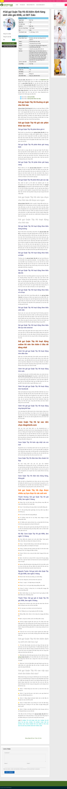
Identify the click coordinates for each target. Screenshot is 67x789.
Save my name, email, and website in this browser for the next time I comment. (21, 769)
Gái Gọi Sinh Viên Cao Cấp (34, 98)
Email (28, 763)
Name (6, 763)
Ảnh (8, 39)
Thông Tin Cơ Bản (7, 33)
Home (17, 4)
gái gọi (20, 657)
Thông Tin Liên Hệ (7, 36)
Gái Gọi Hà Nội (31, 97)
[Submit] (66, 5)
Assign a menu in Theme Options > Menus (47, 1)
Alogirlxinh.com (44, 79)
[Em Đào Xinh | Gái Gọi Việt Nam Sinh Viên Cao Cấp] (6, 5)
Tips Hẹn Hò (22, 4)
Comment (7, 752)
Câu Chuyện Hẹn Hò (40, 4)
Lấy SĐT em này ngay (9, 43)
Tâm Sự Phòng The (30, 4)
